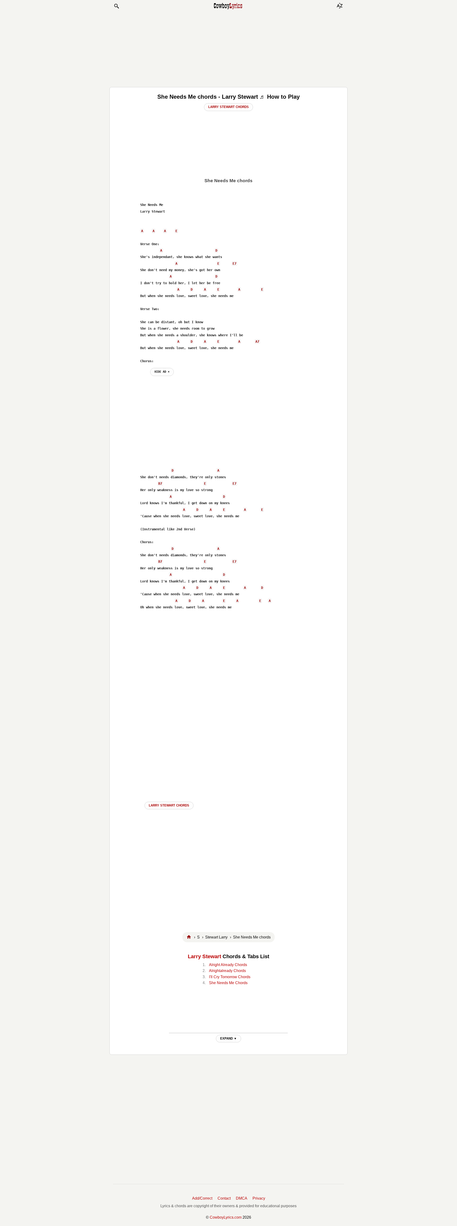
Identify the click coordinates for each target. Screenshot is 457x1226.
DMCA (241, 1198)
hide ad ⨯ (161, 371)
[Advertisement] (228, 48)
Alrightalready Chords (227, 971)
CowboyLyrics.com (226, 1217)
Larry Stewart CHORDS (169, 805)
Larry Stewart (204, 956)
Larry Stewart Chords (228, 107)
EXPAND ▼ (228, 1038)
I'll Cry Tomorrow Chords (229, 977)
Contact (224, 1198)
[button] (116, 6)
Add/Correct (202, 1198)
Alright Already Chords (228, 965)
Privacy (259, 1198)
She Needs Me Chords (228, 983)
